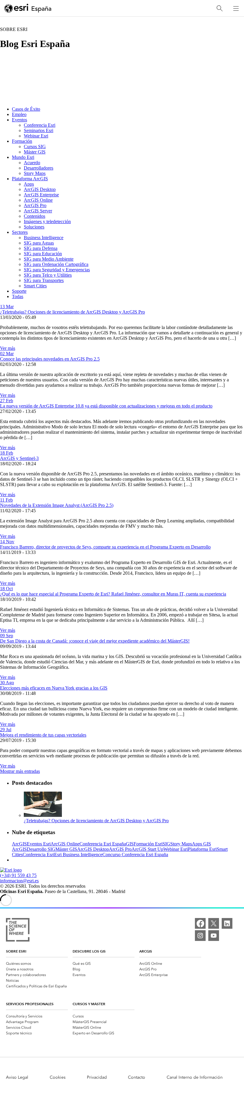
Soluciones (34, 226)
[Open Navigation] (236, 8)
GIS (130, 843)
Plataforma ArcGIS (30, 178)
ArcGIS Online (38, 200)
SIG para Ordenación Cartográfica (56, 264)
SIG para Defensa (40, 248)
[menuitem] (37, 963)
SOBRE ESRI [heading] (16, 951)
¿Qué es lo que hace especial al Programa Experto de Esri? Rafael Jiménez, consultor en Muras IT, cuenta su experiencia (113, 593)
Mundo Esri (23, 157)
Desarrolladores (38, 167)
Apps (29, 184)
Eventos (19, 119)
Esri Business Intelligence (78, 854)
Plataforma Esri (202, 849)
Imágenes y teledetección (47, 221)
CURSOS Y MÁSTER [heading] (89, 1004)
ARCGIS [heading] (145, 951)
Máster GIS (35, 151)
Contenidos (34, 216)
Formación (22, 141)
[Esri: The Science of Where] (17, 930)
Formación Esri (148, 843)
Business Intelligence (43, 237)
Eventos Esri (39, 843)
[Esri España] (28, 9)
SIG (166, 843)
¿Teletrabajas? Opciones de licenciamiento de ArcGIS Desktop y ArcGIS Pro (72, 311)
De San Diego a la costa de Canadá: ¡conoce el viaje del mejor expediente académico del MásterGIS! (95, 640)
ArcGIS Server (38, 210)
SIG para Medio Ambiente (48, 258)
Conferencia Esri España (102, 843)
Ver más (7, 348)
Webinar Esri (36, 135)
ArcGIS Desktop (40, 189)
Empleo (19, 114)
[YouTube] (213, 935)
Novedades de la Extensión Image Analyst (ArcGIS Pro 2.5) (56, 505)
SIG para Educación (43, 253)
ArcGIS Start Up (147, 849)
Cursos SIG (35, 146)
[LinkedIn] (227, 923)
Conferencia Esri (39, 125)
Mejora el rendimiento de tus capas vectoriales (43, 734)
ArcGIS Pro (35, 205)
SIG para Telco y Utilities (48, 275)
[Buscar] (220, 8)
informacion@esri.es (19, 880)
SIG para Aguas (39, 242)
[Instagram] (200, 935)
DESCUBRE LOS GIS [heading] (89, 951)
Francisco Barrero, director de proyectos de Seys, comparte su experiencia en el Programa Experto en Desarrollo (105, 546)
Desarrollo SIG (41, 849)
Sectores (20, 232)
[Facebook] (200, 923)
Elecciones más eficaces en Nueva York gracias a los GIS (53, 687)
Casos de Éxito (26, 109)
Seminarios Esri (38, 130)
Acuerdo (32, 162)
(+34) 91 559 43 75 (18, 875)
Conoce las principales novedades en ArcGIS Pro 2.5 (50, 358)
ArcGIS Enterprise (41, 194)
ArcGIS (19, 843)
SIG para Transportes (44, 280)
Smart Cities (35, 285)
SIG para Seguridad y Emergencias (57, 269)
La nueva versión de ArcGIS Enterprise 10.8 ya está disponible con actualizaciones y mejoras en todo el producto (106, 405)
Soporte (19, 291)
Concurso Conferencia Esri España (135, 854)
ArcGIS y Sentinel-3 (19, 458)
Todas (17, 296)
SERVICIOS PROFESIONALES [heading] (30, 1004)
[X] (213, 923)
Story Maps (35, 173)
